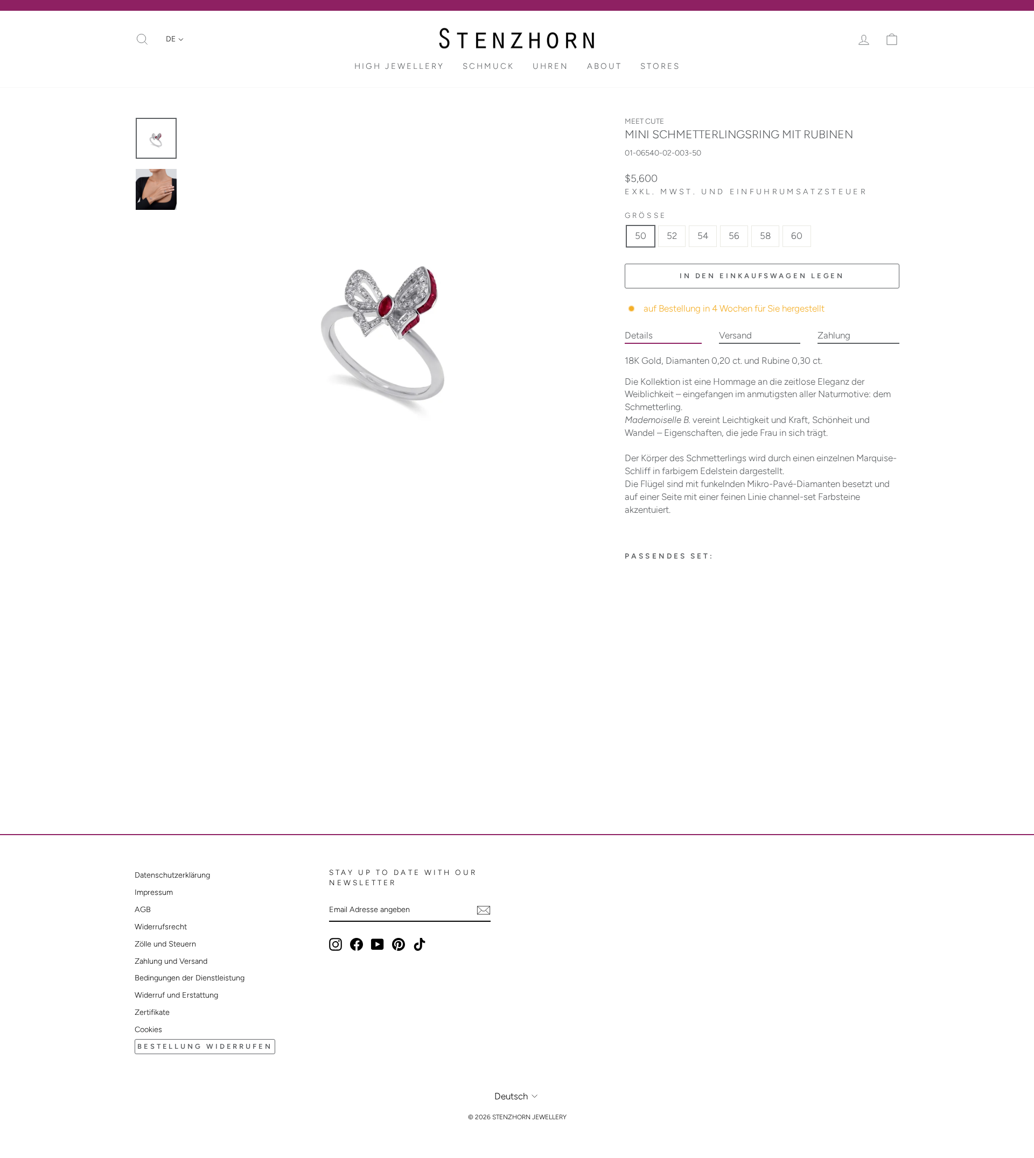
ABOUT (604, 66)
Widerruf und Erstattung (176, 995)
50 (640, 235)
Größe (645, 215)
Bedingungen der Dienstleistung (189, 978)
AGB (143, 909)
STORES (660, 66)
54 (702, 235)
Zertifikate (152, 1012)
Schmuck (488, 66)
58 (765, 235)
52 (672, 235)
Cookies (148, 1029)
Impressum (154, 892)
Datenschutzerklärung (172, 875)
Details (639, 335)
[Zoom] (387, 318)
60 (796, 235)
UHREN (551, 66)
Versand (735, 335)
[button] (174, 39)
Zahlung (834, 335)
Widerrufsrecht (161, 926)
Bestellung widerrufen (205, 1046)
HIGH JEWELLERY (399, 66)
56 (734, 235)
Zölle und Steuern (165, 944)
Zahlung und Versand (171, 961)
